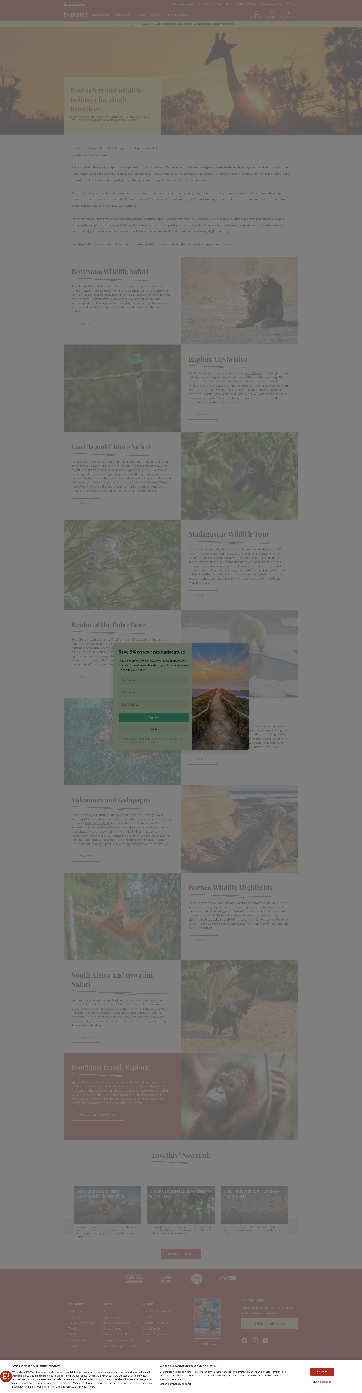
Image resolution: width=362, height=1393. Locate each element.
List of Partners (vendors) (175, 1383)
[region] (181, 1376)
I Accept (322, 1371)
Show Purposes (322, 1381)
